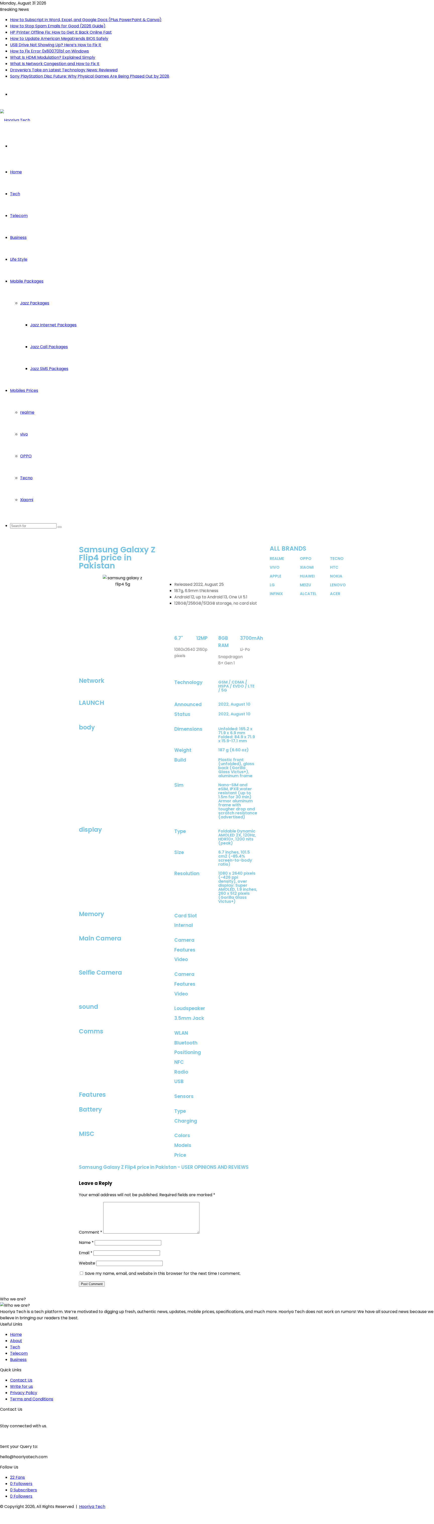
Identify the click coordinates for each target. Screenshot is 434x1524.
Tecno (26, 478)
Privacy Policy (23, 1393)
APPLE (275, 576)
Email (85, 1253)
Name (86, 1242)
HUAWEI (307, 576)
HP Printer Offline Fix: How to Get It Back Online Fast (61, 32)
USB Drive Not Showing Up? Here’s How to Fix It (55, 45)
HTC (334, 567)
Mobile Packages (26, 281)
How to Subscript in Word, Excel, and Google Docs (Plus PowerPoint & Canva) (85, 20)
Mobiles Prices (24, 390)
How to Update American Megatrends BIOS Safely (59, 38)
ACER (335, 593)
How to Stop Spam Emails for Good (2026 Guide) (57, 26)
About (16, 1341)
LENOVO (338, 585)
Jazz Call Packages (49, 347)
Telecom (19, 216)
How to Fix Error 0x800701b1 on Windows (49, 51)
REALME (277, 558)
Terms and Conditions (31, 1399)
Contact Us (21, 1380)
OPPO (26, 456)
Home (16, 172)
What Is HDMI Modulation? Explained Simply (52, 57)
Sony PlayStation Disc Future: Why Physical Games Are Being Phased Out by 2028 (89, 76)
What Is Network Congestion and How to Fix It (54, 64)
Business (18, 237)
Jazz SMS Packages (49, 369)
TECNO (337, 558)
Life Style (18, 259)
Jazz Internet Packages (53, 325)
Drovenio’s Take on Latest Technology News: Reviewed (64, 70)
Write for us (21, 1386)
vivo (24, 434)
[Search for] (60, 527)
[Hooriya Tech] (15, 120)
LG (272, 585)
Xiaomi (26, 500)
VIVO (275, 567)
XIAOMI (307, 567)
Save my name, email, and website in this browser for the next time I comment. (163, 1273)
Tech (15, 194)
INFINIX (276, 593)
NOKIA (336, 576)
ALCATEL (308, 593)
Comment (90, 1232)
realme (27, 412)
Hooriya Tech (92, 1506)
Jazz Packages (34, 303)
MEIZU (305, 585)
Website (87, 1263)
